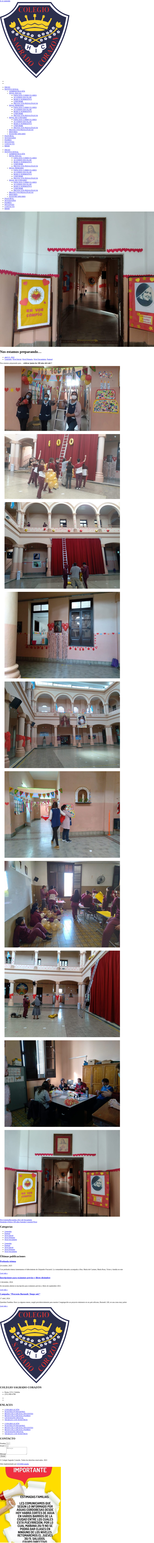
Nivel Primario (27, 359)
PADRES (8, 140)
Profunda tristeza (8, 1261)
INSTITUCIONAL (12, 89)
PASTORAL (9, 136)
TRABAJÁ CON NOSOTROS (16, 1420)
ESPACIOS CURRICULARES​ (25, 95)
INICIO (7, 87)
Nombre (3, 1443)
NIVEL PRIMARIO (16, 105)
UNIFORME (18, 101)
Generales (8, 359)
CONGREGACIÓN (12, 1410)
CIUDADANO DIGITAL (14, 1418)
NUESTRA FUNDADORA (15, 1412)
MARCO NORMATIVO (23, 99)
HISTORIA (13, 132)
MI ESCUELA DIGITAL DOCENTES (19, 1414)
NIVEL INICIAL (15, 93)
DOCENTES (9, 142)
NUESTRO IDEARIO (17, 134)
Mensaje (3, 1454)
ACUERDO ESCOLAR (22, 97)
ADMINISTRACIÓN (17, 91)
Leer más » (4, 1273)
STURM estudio (23, 1464)
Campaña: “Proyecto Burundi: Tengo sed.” (20, 1294)
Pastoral (50, 359)
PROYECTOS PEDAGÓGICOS (26, 103)
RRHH (7, 146)
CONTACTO (10, 144)
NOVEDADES (10, 138)
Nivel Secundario (40, 359)
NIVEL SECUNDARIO (18, 118)
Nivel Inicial (17, 359)
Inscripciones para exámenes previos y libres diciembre (25, 1277)
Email (2, 1446)
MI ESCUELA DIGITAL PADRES (17, 1416)
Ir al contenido (5, 1)
